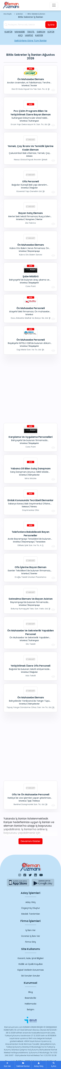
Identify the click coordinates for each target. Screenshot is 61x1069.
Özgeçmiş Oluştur (30, 908)
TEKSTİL (30, 31)
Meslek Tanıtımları (30, 913)
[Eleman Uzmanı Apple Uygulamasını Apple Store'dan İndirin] (18, 882)
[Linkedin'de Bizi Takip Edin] (35, 875)
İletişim (30, 1009)
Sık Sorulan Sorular (30, 975)
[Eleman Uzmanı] (11, 5)
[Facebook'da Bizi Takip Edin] (25, 875)
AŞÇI (20, 35)
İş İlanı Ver (30, 930)
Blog (30, 992)
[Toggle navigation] (54, 5)
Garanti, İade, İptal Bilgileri (30, 958)
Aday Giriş (30, 902)
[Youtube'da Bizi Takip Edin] (41, 875)
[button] (53, 1065)
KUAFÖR (8, 31)
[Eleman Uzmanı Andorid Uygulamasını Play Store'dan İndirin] (43, 882)
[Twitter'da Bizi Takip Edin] (30, 875)
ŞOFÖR (50, 31)
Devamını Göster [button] (30, 841)
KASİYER (39, 35)
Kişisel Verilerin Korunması (30, 969)
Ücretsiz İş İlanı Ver (30, 936)
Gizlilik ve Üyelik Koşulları (30, 964)
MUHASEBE (20, 31)
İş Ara (51, 24)
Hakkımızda (30, 1003)
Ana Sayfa (8, 14)
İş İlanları (19, 14)
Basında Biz (30, 997)
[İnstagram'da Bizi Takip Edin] (19, 875)
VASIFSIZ (29, 35)
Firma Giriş (30, 941)
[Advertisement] (30, 388)
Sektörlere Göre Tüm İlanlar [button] (30, 40)
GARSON (41, 31)
